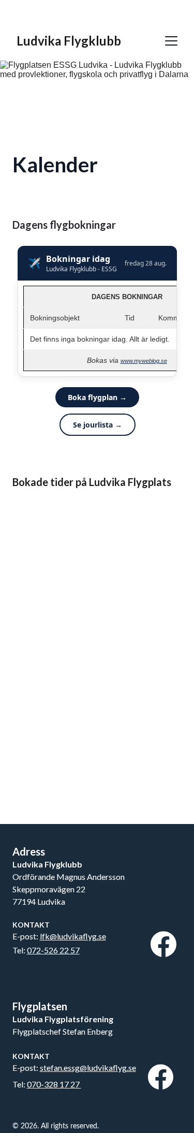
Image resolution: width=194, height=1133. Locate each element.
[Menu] (171, 41)
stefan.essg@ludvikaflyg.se (88, 1067)
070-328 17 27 (54, 1084)
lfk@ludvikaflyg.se (73, 936)
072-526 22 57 (53, 950)
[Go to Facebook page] (163, 944)
